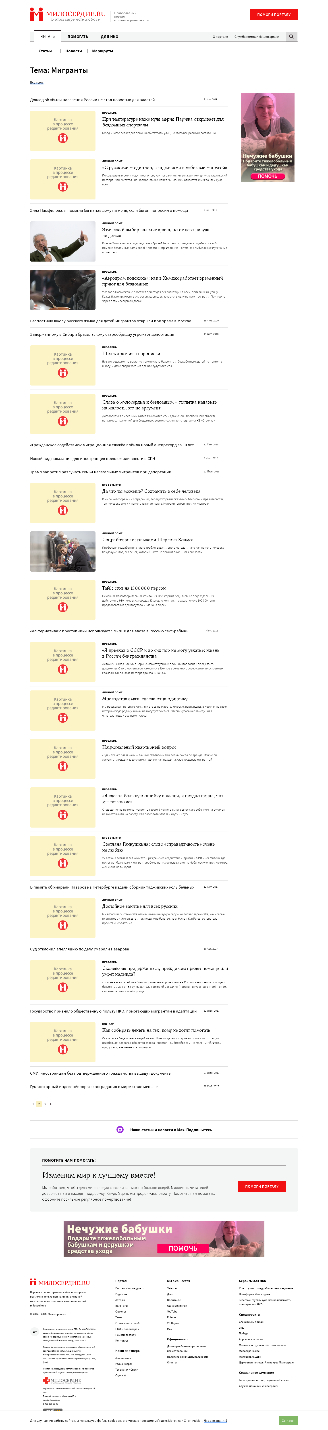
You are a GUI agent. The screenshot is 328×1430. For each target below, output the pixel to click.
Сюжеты (120, 1311)
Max (169, 1329)
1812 (241, 1327)
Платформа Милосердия (254, 1294)
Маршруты (102, 50)
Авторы (120, 1300)
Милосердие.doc (249, 1351)
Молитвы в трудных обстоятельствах (262, 1345)
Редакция (121, 1294)
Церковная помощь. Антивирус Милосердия (267, 1362)
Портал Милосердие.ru (129, 1288)
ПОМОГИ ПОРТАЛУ (262, 1186)
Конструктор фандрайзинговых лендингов (266, 1288)
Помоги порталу (274, 14)
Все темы (37, 82)
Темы (118, 1317)
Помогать (78, 36)
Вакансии (121, 1306)
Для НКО (109, 36)
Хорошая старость (251, 1339)
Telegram (173, 1288)
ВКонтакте (174, 1300)
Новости (73, 50)
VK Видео (173, 1323)
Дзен (170, 1294)
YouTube (172, 1311)
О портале (220, 36)
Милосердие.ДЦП (250, 1357)
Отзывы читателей (127, 1323)
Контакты (121, 1340)
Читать (47, 36)
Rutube (171, 1317)
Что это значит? (215, 1420)
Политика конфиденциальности (187, 1357)
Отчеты (172, 1362)
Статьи (45, 50)
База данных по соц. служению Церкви (264, 1380)
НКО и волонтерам (127, 1329)
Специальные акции (251, 1322)
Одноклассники (177, 1306)
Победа (243, 1333)
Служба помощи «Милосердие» (257, 36)
